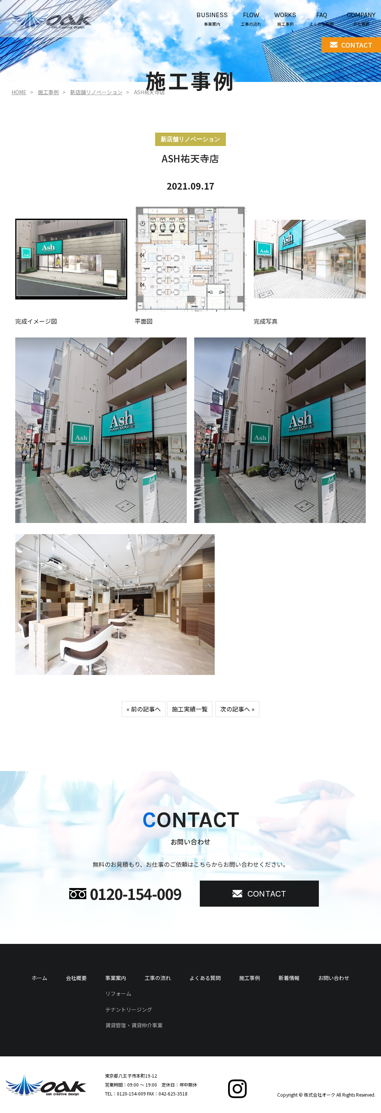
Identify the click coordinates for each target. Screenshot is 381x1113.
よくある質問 (205, 978)
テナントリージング (128, 1009)
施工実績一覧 (190, 708)
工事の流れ (158, 978)
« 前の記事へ (144, 708)
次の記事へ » (237, 708)
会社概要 (76, 978)
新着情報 (289, 978)
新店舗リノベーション (96, 92)
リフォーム (118, 993)
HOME (19, 92)
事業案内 (115, 978)
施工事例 (48, 92)
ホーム (39, 978)
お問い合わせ (333, 978)
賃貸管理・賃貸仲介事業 (134, 1025)
